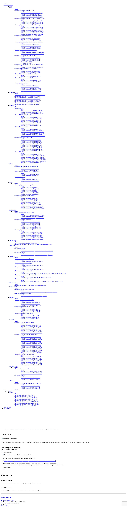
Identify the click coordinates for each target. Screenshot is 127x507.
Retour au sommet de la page (7, 500)
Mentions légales (4, 505)
